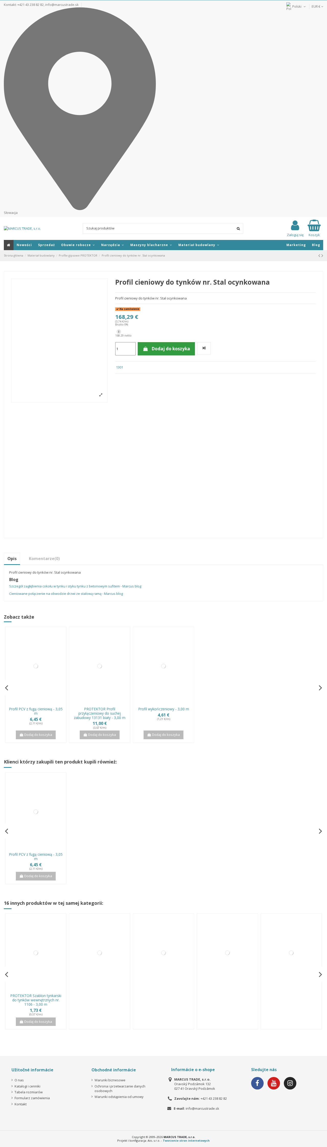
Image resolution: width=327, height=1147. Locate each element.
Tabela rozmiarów (29, 1092)
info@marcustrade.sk (62, 4)
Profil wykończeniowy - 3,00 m (163, 708)
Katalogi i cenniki (27, 1086)
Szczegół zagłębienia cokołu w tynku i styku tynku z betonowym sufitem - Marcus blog (75, 586)
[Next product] (322, 255)
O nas (19, 1080)
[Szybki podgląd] (39, 702)
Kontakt (21, 1104)
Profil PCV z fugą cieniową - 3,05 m (36, 711)
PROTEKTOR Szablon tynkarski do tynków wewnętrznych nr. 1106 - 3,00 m (35, 1000)
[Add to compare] (204, 348)
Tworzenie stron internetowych (186, 1140)
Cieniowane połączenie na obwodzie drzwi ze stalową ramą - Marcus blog (66, 593)
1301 (119, 367)
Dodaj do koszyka (170, 349)
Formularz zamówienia (32, 1098)
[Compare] (32, 702)
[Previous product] (319, 255)
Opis (12, 558)
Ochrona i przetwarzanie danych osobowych (120, 1088)
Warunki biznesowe (110, 1080)
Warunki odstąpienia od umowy (119, 1096)
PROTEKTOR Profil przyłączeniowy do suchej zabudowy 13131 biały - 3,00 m (99, 713)
